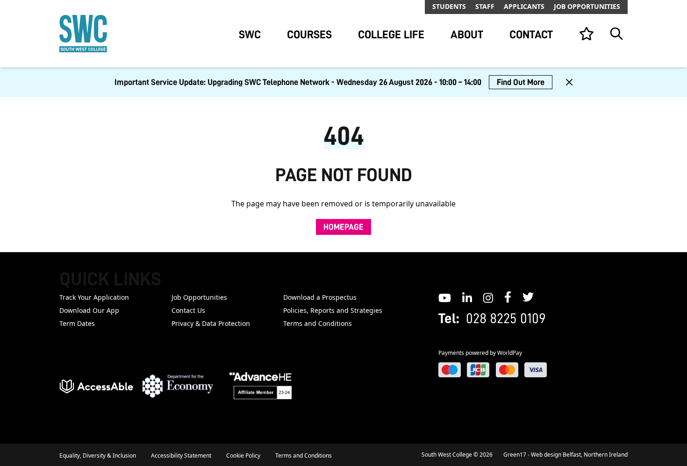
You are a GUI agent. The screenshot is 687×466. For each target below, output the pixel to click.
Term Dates (77, 323)
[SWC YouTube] (444, 297)
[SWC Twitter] (528, 297)
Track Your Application (94, 297)
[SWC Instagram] (488, 297)
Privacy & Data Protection (211, 323)
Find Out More (520, 82)
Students (449, 6)
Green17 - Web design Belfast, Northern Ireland (565, 455)
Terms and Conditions (317, 323)
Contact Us (188, 310)
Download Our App (89, 310)
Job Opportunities (587, 6)
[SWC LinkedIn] (467, 297)
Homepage (343, 227)
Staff (484, 6)
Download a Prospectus (320, 297)
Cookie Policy (243, 455)
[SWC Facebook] (507, 297)
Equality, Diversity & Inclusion (97, 455)
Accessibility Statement (181, 455)
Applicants (524, 6)
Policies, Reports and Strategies (332, 310)
